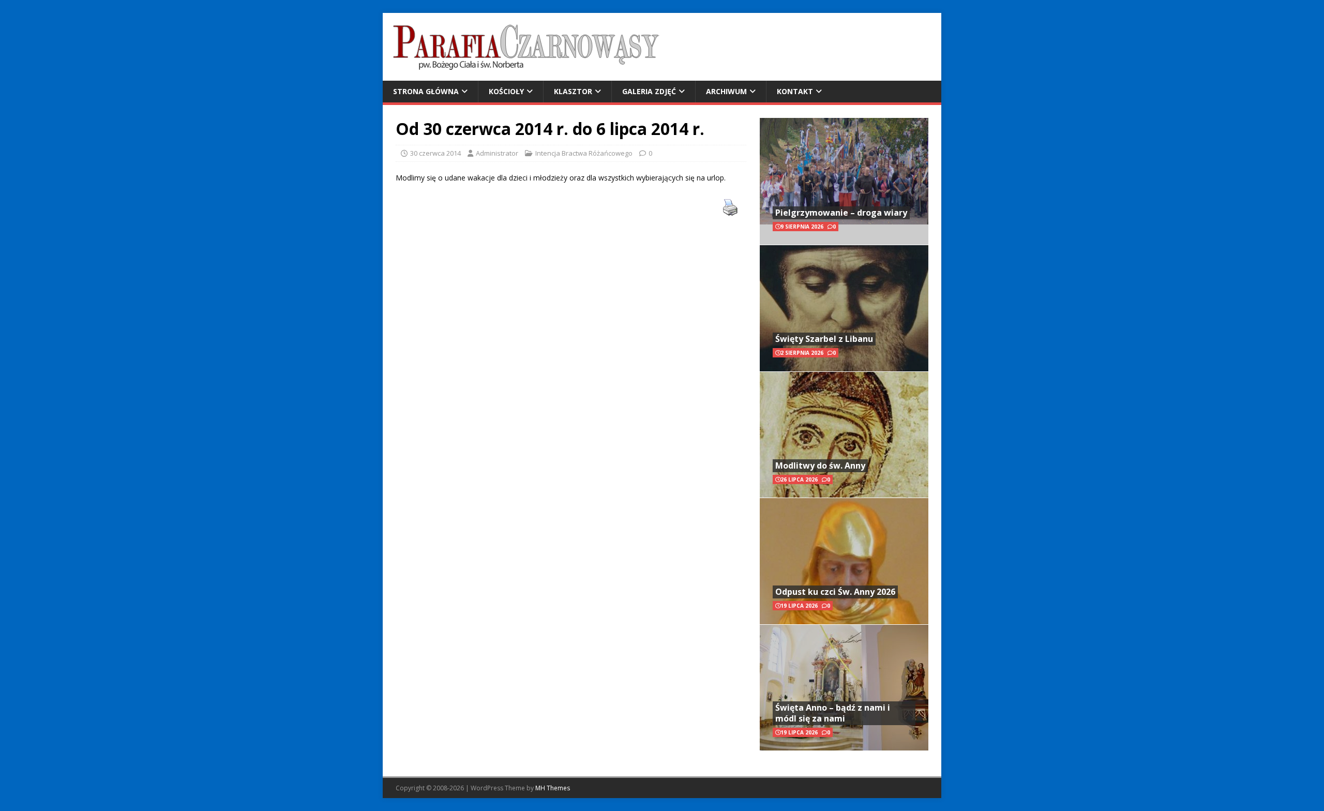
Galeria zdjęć (649, 91)
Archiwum (726, 91)
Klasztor (573, 91)
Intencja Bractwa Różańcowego (584, 153)
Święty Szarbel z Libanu (824, 338)
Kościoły (506, 91)
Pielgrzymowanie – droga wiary (841, 212)
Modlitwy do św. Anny (820, 465)
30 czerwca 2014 (435, 153)
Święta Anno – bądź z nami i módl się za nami (832, 713)
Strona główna (426, 91)
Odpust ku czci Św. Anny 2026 (835, 591)
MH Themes (552, 788)
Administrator (497, 153)
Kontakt (795, 91)
